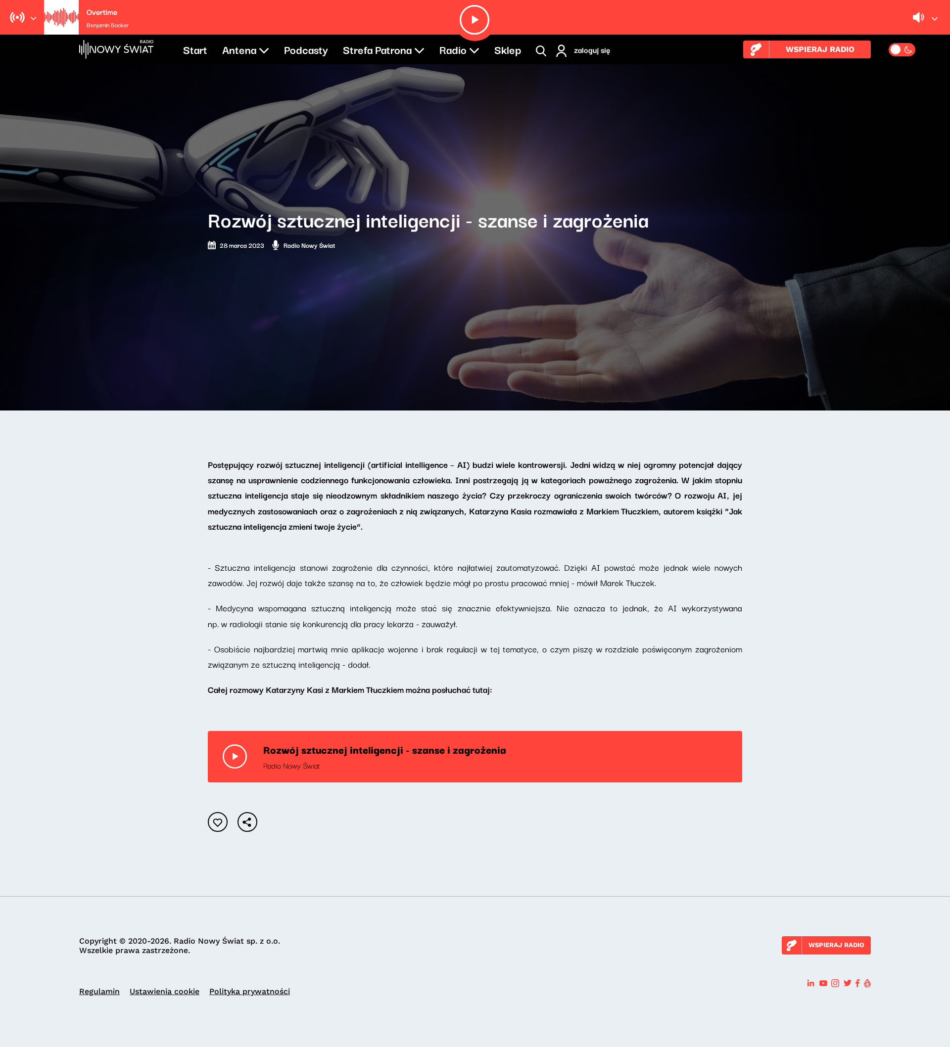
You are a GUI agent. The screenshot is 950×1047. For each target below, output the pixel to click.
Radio (453, 49)
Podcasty (306, 49)
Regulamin (99, 991)
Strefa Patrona (377, 49)
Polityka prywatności (249, 991)
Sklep (507, 49)
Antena (239, 49)
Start (195, 49)
